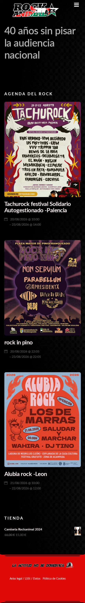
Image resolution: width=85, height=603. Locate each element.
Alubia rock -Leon (25, 474)
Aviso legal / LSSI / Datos (25, 578)
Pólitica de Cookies (54, 578)
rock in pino (18, 343)
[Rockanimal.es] (34, 16)
